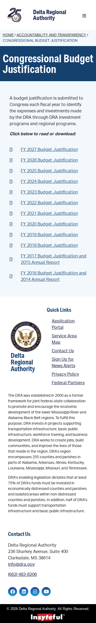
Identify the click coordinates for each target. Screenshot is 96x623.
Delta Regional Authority (49, 14)
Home (8, 35)
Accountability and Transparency (51, 35)
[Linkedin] (23, 591)
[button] (84, 16)
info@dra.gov (21, 564)
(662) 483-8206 (22, 574)
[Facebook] (12, 591)
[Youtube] (46, 591)
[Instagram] (34, 591)
